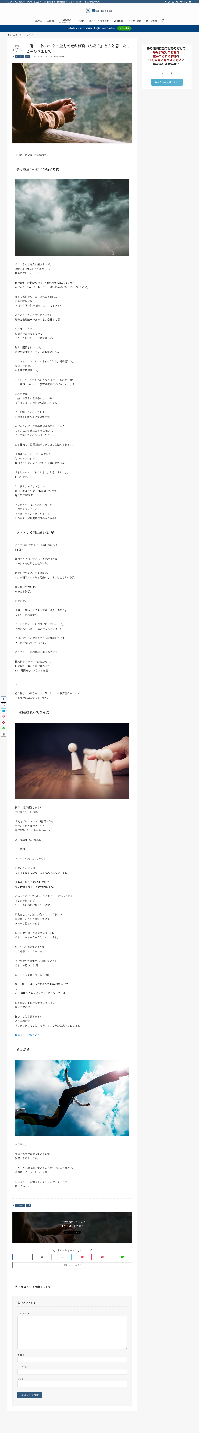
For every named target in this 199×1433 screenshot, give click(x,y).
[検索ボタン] (163, 20)
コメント (23, 1313)
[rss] (185, 1)
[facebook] (165, 1)
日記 (27, 56)
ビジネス (19, 56)
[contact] (189, 1)
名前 (21, 1354)
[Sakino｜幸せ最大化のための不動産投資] (99, 10)
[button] (21, 1257)
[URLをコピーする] (3, 734)
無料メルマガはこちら (27, 1035)
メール (22, 1366)
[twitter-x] (169, 1)
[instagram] (173, 1)
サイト (20, 1378)
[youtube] (181, 1)
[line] (177, 1)
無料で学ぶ (124, 28)
